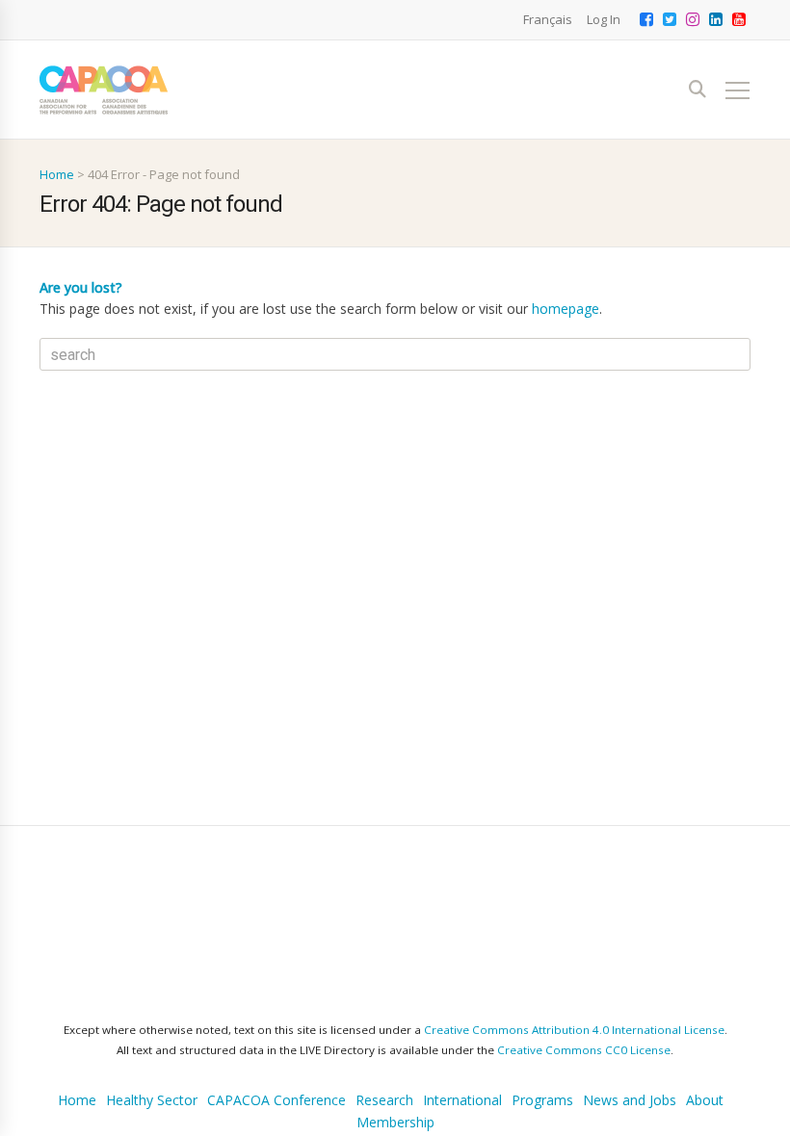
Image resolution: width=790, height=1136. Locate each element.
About (705, 1009)
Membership (395, 1031)
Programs (542, 1009)
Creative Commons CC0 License (584, 958)
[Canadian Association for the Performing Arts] (104, 90)
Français (547, 19)
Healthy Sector (152, 1009)
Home (57, 174)
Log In (603, 19)
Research (384, 1009)
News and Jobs (629, 1009)
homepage (565, 308)
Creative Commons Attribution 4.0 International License (574, 938)
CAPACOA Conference (276, 1009)
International (462, 1009)
